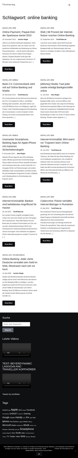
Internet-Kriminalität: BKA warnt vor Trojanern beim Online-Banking (57, 143)
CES (20, 410)
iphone (5, 421)
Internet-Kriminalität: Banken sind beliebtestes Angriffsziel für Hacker (19, 204)
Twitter (12, 436)
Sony (13, 433)
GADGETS (20, 413)
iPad (34, 417)
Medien (25, 421)
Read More (9, 69)
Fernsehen (5, 414)
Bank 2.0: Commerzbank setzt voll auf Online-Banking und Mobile (18, 87)
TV (8, 436)
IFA (27, 417)
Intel (31, 417)
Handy (18, 417)
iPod (11, 421)
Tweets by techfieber (11, 394)
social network (6, 433)
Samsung (11, 429)
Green (12, 418)
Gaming (27, 414)
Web (14, 28)
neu (35, 425)
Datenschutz (50, 448)
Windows (33, 436)
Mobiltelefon (20, 425)
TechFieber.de (61, 39)
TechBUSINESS (18, 255)
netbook (32, 425)
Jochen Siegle (23, 39)
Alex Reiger (55, 95)
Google (6, 417)
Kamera (15, 422)
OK (39, 454)
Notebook (5, 429)
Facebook (31, 410)
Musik (26, 425)
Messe (30, 421)
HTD (24, 417)
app (9, 410)
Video (18, 436)
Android (5, 410)
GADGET (14, 414)
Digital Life (7, 28)
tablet (23, 433)
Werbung (28, 436)
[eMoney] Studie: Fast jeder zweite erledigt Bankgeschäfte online (56, 87)
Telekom (4, 436)
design (24, 410)
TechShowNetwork (29, 433)
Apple (14, 409)
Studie (18, 433)
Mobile (15, 80)
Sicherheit (17, 429)
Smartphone (27, 429)
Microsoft (6, 425)
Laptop (21, 421)
